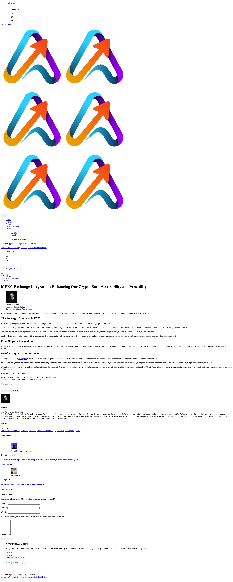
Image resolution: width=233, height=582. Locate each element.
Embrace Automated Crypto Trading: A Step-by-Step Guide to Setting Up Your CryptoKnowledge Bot (40, 431)
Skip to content (6, 24)
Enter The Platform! (13, 269)
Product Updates (12, 278)
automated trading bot (75, 313)
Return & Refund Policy (37, 248)
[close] (4, 215)
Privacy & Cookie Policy (10, 248)
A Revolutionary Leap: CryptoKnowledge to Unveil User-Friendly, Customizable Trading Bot (39, 460)
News (3, 278)
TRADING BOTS (19, 373)
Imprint (24, 248)
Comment (5, 535)
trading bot (22, 359)
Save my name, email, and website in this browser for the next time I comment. (34, 517)
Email (4, 508)
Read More (5, 465)
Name (4, 503)
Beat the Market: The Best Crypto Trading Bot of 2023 (23, 484)
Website (4, 512)
